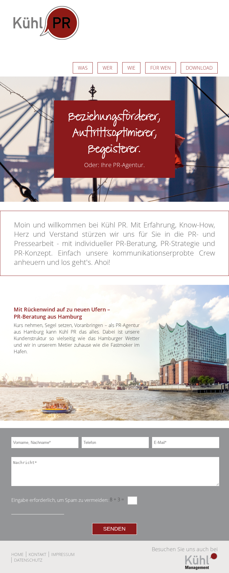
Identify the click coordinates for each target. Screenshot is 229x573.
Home (17, 554)
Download (199, 68)
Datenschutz (28, 560)
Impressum (63, 554)
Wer (107, 68)
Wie (131, 68)
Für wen (160, 68)
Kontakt (37, 554)
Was (83, 68)
